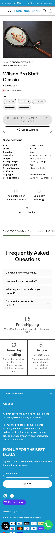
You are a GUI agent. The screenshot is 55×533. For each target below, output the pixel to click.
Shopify (37, 517)
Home (5, 62)
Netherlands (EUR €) (11, 512)
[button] (44, 11)
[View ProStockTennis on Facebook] (12, 496)
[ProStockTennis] (28, 10)
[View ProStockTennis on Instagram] (5, 496)
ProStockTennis (16, 517)
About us (8, 403)
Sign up (27, 483)
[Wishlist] (9, 10)
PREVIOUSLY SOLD (21, 62)
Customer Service (13, 393)
